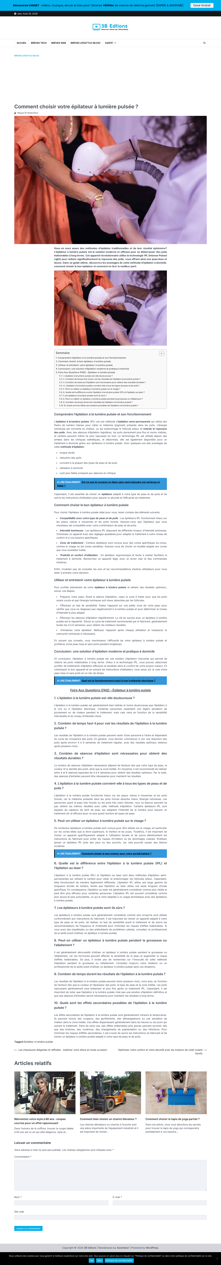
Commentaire (22, 1156)
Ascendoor (123, 1247)
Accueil (21, 42)
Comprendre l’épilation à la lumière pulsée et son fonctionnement (92, 357)
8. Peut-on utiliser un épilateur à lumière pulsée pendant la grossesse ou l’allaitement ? (103, 399)
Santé (109, 42)
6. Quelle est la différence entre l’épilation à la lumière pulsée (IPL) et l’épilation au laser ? (104, 392)
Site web (19, 1211)
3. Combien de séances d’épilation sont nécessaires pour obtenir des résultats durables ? (104, 382)
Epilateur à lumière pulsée (38, 1041)
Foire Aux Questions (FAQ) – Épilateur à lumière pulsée (86, 372)
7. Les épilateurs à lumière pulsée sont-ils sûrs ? (85, 395)
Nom (18, 1197)
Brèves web (58, 42)
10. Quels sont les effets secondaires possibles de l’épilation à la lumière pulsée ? (101, 405)
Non (100, 1260)
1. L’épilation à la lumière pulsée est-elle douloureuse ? (88, 376)
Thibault (20, 113)
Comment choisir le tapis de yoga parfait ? (173, 1119)
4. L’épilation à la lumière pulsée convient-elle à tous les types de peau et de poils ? (101, 385)
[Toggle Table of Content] (160, 353)
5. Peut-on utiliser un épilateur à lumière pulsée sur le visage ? (91, 389)
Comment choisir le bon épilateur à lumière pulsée (84, 361)
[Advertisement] (110, 80)
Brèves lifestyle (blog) (85, 42)
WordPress (152, 1247)
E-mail (117, 1197)
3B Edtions (90, 1247)
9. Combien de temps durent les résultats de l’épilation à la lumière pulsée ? (98, 402)
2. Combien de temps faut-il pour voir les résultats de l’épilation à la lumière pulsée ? (102, 379)
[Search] (204, 43)
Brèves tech (39, 42)
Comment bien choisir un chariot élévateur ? (108, 1119)
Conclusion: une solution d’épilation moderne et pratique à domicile (93, 368)
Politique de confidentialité (119, 1260)
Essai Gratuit (201, 5)
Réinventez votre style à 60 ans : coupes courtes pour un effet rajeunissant (40, 1120)
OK (91, 1260)
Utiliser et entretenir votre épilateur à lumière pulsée (85, 365)
